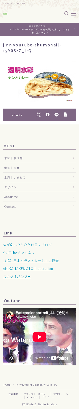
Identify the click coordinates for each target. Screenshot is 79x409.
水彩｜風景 (12, 168)
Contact (10, 206)
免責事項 (13, 394)
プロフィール (60, 394)
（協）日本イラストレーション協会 (31, 260)
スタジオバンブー (17, 276)
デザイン (10, 187)
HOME (6, 384)
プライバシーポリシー (35, 394)
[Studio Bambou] (5, 14)
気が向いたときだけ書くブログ (27, 244)
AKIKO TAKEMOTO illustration (28, 268)
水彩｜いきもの (15, 177)
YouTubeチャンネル (19, 252)
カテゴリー (48, 397)
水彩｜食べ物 (13, 158)
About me (11, 197)
